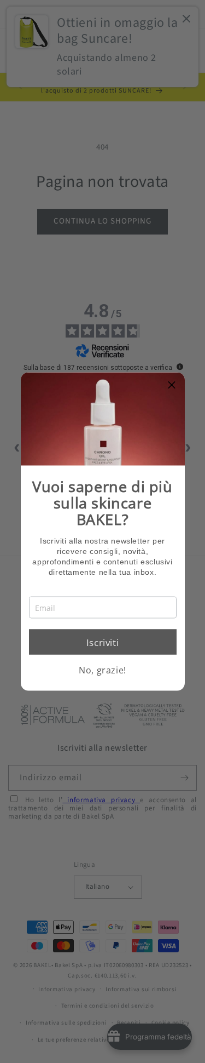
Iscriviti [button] (102, 642)
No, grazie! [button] (102, 670)
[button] (172, 385)
